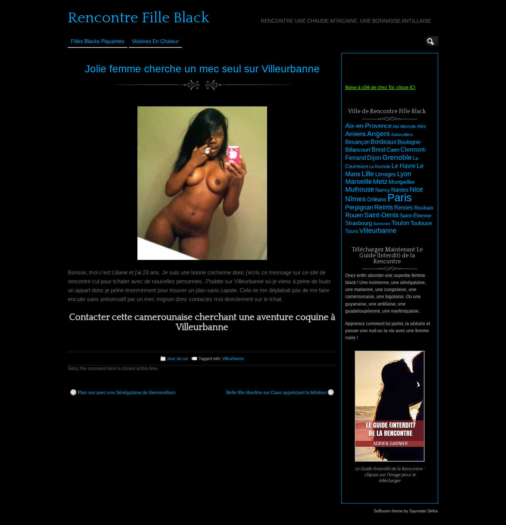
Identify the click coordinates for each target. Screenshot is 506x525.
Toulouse (421, 223)
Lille (368, 174)
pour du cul (177, 358)
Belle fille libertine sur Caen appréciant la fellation (276, 392)
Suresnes (381, 223)
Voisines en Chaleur (155, 41)
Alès (421, 126)
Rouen (354, 215)
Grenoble (397, 157)
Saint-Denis (381, 215)
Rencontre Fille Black (138, 18)
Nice (416, 189)
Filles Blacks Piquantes (97, 41)
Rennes (403, 207)
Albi (396, 126)
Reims (383, 207)
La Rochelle (379, 166)
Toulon (400, 223)
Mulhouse (359, 189)
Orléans (376, 199)
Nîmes (355, 199)
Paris (399, 197)
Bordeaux (383, 142)
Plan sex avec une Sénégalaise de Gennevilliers (127, 392)
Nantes (400, 190)
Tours (351, 231)
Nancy (382, 190)
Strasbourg (358, 223)
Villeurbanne (233, 358)
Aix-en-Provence (368, 125)
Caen (392, 150)
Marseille (358, 181)
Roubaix (423, 208)
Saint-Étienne (415, 215)
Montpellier (402, 182)
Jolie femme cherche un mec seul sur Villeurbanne (202, 69)
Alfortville (408, 126)
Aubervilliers (402, 134)
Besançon (357, 142)
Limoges (385, 174)
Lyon (404, 174)
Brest (378, 149)
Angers (378, 134)
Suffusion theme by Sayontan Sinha (405, 511)
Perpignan (359, 207)
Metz (380, 181)
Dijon (374, 157)
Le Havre (404, 165)
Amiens (355, 134)
